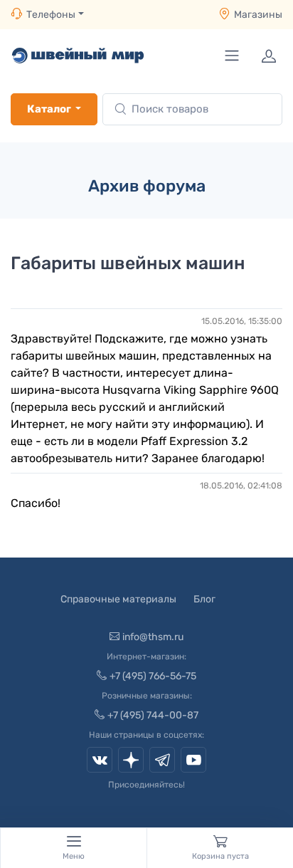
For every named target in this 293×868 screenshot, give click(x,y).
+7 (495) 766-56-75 (153, 676)
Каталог (49, 109)
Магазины (258, 15)
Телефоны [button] (50, 15)
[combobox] (192, 109)
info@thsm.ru (152, 637)
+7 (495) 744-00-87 (152, 715)
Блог (204, 599)
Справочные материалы (118, 599)
